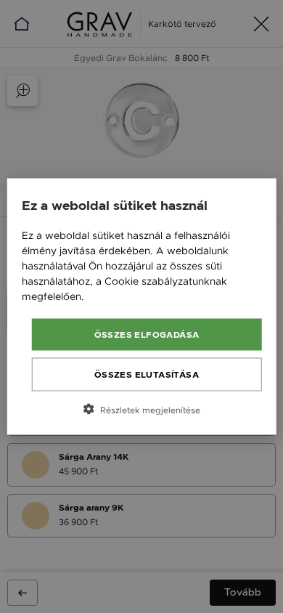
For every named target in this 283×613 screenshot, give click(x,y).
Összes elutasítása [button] (146, 374)
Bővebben (112, 296)
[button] (142, 409)
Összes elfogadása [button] (147, 334)
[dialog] (141, 307)
